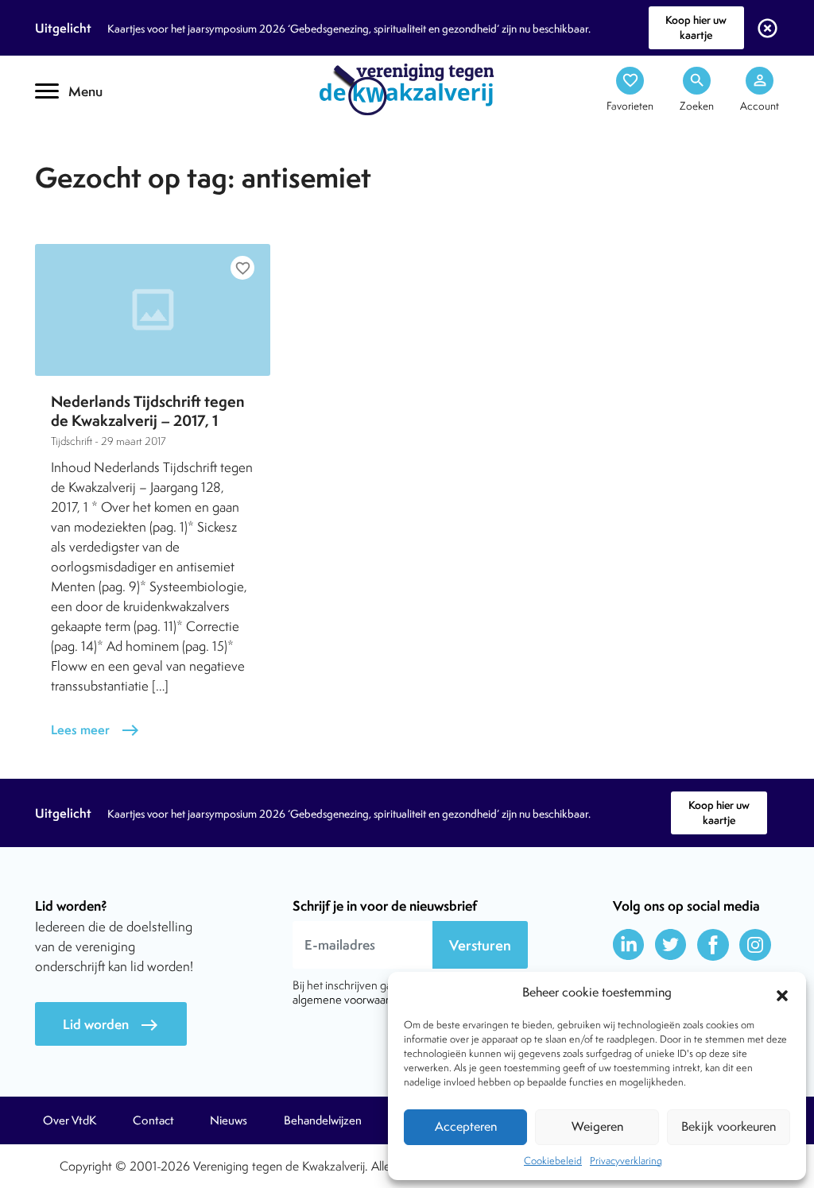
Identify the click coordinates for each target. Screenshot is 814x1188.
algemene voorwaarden (351, 999)
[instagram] (755, 945)
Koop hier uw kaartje (696, 27)
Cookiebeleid (553, 1160)
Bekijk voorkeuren (728, 1126)
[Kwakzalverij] (407, 88)
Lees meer (95, 730)
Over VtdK (69, 1120)
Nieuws (228, 1120)
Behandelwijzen (323, 1120)
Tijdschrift (89, 140)
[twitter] (671, 945)
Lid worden (111, 1025)
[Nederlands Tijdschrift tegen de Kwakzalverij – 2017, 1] (152, 310)
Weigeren (597, 1126)
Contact (153, 1120)
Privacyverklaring (626, 1160)
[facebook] (713, 945)
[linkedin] (629, 945)
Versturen (480, 945)
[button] (782, 993)
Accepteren (466, 1126)
